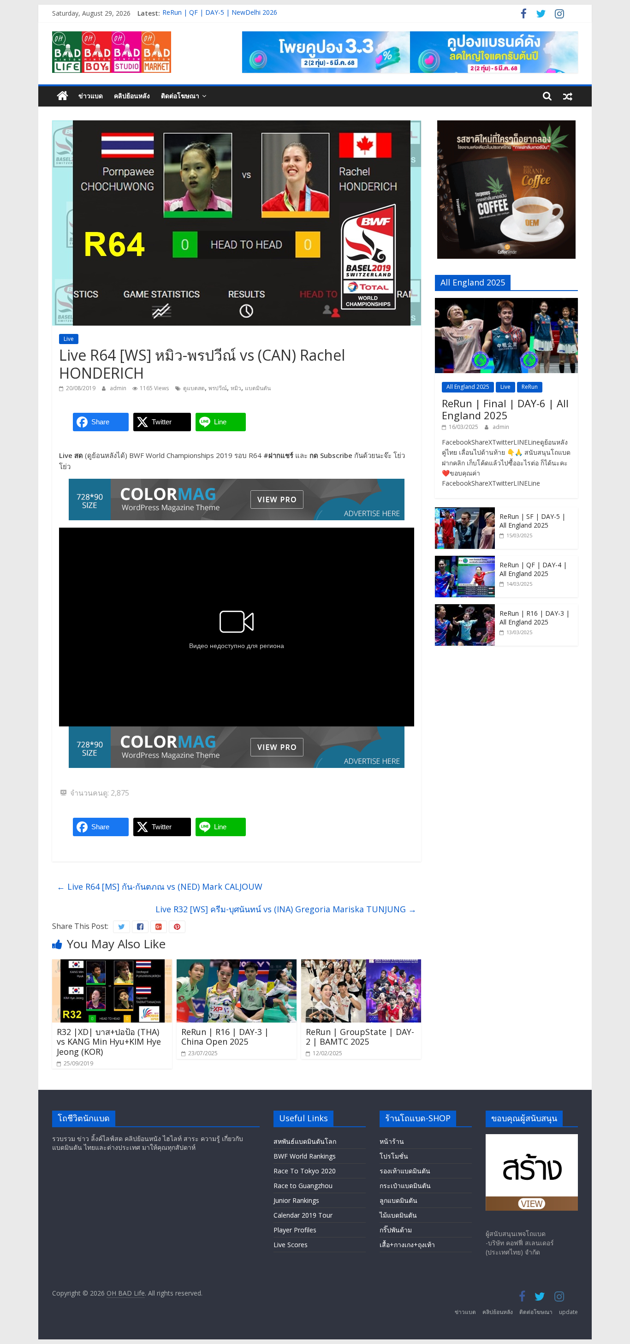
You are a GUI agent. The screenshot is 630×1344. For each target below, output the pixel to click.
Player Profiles (294, 1229)
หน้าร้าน (392, 1141)
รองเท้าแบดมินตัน (405, 1170)
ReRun (530, 387)
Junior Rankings (296, 1200)
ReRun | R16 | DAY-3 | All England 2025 (534, 618)
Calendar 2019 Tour (303, 1215)
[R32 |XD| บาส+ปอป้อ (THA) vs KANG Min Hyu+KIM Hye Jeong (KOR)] (112, 965)
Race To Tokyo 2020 (304, 1170)
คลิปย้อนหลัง (132, 95)
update (568, 1312)
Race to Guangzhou (303, 1185)
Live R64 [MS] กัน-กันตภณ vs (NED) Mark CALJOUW (159, 886)
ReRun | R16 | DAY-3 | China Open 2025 (225, 1036)
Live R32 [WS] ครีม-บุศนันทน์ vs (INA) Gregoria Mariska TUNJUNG (285, 909)
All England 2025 (467, 387)
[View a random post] (568, 96)
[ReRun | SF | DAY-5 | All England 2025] (465, 512)
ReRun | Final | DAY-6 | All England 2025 (505, 409)
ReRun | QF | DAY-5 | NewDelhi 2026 (219, 13)
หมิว (236, 388)
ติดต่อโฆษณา (180, 95)
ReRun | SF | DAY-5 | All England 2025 (532, 521)
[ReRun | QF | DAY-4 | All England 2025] (465, 560)
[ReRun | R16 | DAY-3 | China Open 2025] (237, 965)
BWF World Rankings (304, 1156)
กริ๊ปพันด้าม (396, 1229)
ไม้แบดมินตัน (398, 1215)
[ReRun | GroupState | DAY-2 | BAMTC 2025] (361, 965)
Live (69, 339)
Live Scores (290, 1244)
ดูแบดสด (194, 388)
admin (119, 388)
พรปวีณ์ (217, 388)
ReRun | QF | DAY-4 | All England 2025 (533, 569)
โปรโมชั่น (394, 1156)
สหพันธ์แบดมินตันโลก (304, 1141)
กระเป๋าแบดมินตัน (405, 1185)
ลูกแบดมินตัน (398, 1200)
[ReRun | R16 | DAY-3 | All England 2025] (465, 609)
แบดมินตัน (258, 388)
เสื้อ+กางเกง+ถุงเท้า (407, 1244)
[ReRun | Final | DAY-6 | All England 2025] (506, 302)
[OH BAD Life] (62, 96)
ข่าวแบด (90, 95)
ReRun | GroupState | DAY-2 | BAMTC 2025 (360, 1036)
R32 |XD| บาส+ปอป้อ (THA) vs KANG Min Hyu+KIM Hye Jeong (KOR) (109, 1041)
